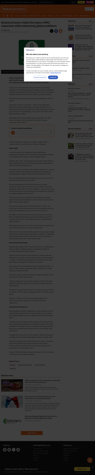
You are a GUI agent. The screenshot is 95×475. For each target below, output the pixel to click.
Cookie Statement (55, 72)
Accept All (53, 77)
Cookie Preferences (40, 77)
